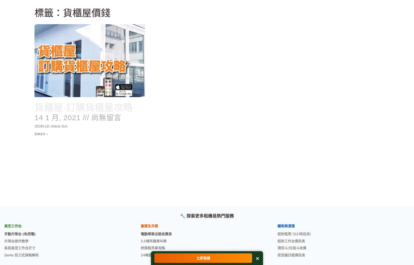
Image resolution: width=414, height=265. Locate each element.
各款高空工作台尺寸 (19, 248)
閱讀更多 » (41, 134)
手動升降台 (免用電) (20, 234)
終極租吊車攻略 (153, 248)
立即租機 (203, 258)
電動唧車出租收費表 (156, 234)
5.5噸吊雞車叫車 (154, 241)
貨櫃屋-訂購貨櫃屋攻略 (83, 107)
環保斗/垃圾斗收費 (292, 248)
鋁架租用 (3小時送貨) (294, 234)
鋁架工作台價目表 (291, 241)
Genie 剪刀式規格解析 (21, 255)
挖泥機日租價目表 (291, 255)
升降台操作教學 (16, 241)
